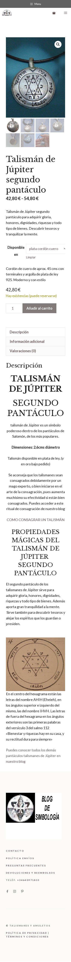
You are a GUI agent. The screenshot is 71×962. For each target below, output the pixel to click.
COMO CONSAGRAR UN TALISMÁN (35, 520)
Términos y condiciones (27, 936)
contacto (15, 850)
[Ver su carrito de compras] (54, 13)
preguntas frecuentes (26, 865)
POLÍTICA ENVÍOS (20, 858)
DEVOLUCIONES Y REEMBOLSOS (30, 872)
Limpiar (31, 257)
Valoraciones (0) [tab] (23, 351)
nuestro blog (15, 761)
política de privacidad (26, 932)
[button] (58, 44)
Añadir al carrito (39, 308)
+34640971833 (28, 880)
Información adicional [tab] (27, 341)
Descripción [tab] (19, 332)
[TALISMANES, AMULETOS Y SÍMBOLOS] (7, 13)
